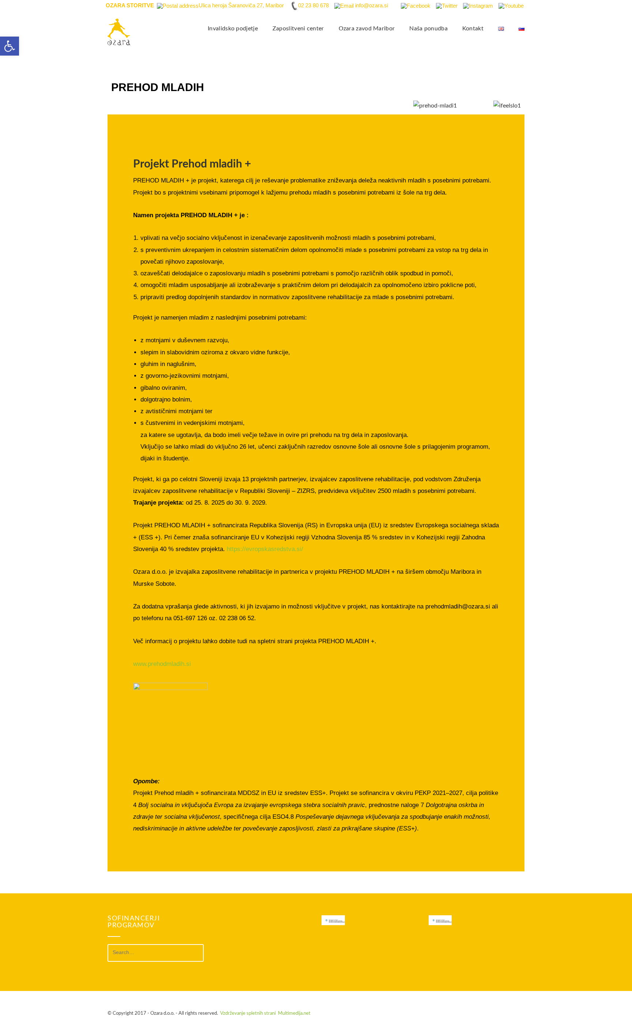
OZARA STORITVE (130, 5)
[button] (9, 46)
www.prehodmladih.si (162, 663)
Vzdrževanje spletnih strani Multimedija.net (265, 1013)
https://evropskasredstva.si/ (265, 549)
